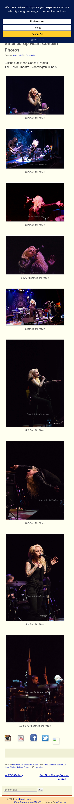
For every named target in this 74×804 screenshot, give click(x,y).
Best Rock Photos (31, 764)
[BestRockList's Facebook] (33, 740)
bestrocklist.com (23, 798)
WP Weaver (61, 802)
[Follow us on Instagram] (8, 740)
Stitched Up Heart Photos (19, 767)
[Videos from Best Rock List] (21, 740)
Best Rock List (17, 764)
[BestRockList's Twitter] (45, 740)
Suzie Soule (30, 55)
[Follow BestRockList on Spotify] (56, 740)
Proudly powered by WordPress (29, 802)
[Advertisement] (39, 753)
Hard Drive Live (50, 764)
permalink (39, 767)
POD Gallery (14, 775)
